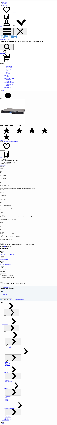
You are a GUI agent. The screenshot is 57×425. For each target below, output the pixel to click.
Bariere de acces (8, 73)
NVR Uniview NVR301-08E (4, 259)
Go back (5, 315)
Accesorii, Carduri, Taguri (9, 74)
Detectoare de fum (8, 80)
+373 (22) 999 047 (2, 53)
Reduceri (3, 4)
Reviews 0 (1, 140)
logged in (5, 246)
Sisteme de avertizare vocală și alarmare (9, 82)
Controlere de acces (8, 69)
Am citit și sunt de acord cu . (12, 299)
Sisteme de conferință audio (9, 84)
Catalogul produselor (5, 324)
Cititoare (7, 70)
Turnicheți (7, 72)
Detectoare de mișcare (8, 417)
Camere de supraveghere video (7, 141)
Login (1, 26)
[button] (2, 63)
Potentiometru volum (8, 86)
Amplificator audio (7, 365)
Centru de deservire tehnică (5, 89)
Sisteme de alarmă (8, 79)
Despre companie (4, 5)
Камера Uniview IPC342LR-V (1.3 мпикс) (6, 269)
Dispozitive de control (9, 81)
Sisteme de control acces (7, 68)
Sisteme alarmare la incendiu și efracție (9, 78)
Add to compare (6, 157)
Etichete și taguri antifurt (8, 381)
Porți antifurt (7, 76)
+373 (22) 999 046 (2, 54)
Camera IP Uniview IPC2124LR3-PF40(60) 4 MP (7, 254)
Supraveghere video (6, 65)
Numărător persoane (8, 77)
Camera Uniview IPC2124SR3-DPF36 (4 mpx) (6, 264)
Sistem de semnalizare (9, 83)
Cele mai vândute (4, 2)
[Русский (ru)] (3, 27)
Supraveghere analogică (9, 67)
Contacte (3, 90)
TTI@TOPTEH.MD (7, 287)
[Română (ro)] (2, 27)
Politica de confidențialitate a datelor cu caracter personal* (16, 299)
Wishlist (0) (14, 12)
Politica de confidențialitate (5, 295)
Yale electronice (8, 71)
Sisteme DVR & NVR (15, 141)
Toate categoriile (4, 1)
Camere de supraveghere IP (9, 66)
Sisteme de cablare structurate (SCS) (8, 87)
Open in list (2, 157)
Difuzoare (6, 362)
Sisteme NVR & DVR (8, 347)
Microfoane (7, 85)
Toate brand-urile (4, 3)
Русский (5, 317)
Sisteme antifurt (6, 75)
